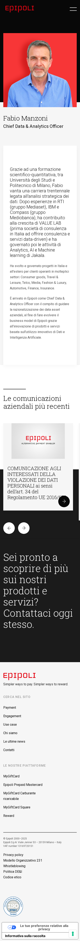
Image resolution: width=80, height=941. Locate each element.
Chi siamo (10, 733)
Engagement (12, 716)
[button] (73, 9)
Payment (9, 708)
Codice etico (12, 877)
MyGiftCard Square (16, 807)
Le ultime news (14, 741)
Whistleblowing (14, 866)
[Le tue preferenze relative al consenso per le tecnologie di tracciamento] (73, 934)
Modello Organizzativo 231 (22, 860)
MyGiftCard (11, 776)
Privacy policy (13, 855)
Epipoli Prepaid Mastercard (22, 785)
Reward (8, 816)
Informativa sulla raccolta (25, 936)
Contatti (8, 750)
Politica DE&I (12, 872)
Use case (10, 724)
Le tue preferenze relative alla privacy (44, 927)
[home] (20, 9)
